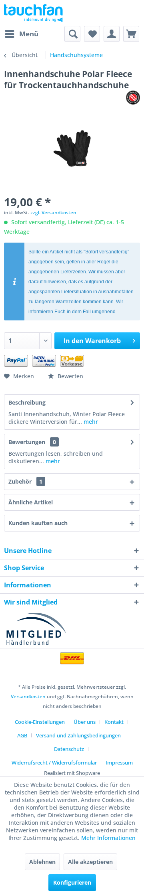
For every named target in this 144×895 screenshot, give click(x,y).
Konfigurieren (72, 882)
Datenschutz (69, 749)
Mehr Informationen (108, 838)
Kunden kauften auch (38, 523)
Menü (28, 33)
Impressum (119, 762)
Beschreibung (27, 402)
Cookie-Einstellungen (40, 721)
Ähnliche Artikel (30, 502)
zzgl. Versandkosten (53, 212)
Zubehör (25, 481)
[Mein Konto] (112, 34)
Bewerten (69, 376)
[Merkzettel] (92, 34)
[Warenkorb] (131, 34)
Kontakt (114, 721)
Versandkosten (28, 696)
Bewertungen (26, 442)
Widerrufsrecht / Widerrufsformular (54, 762)
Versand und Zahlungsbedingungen (78, 735)
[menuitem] (21, 34)
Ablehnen (42, 861)
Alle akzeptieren (90, 861)
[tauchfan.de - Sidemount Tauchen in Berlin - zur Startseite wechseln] (33, 13)
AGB (22, 735)
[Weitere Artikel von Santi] (133, 98)
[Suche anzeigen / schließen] (72, 34)
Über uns (85, 721)
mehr (90, 421)
